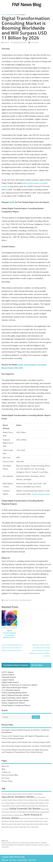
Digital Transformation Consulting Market (17, 600)
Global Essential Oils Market (24, 808)
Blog (3, 769)
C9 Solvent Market (28, 800)
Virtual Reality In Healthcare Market (16, 705)
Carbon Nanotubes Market (41, 800)
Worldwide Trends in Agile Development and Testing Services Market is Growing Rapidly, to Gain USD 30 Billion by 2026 (39, 650)
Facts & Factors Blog (10, 775)
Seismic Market (25, 824)
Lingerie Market (8, 680)
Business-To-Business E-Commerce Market (19, 685)
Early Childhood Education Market (15, 695)
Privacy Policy (7, 781)
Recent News (37, 665)
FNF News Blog (26, 4)
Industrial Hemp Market (32, 812)
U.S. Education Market (11, 690)
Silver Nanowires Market (37, 824)
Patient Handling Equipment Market (29, 821)
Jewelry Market (8, 675)
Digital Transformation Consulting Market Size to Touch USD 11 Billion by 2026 (9, 636)
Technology (34, 42)
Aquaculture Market (40, 797)
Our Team (5, 778)
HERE (11, 202)
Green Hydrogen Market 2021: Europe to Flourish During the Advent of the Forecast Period (12, 647)
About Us (5, 766)
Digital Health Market (10, 682)
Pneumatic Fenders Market (13, 824)
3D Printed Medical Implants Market (12, 794)
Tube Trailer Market (32, 827)
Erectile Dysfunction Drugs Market (36, 806)
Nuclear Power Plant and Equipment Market (31, 818)
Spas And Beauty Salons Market (15, 698)
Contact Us (6, 772)
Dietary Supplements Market (13, 703)
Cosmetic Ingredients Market (18, 806)
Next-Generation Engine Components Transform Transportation (26, 746)
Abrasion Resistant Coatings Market (32, 794)
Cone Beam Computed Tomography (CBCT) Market (29, 803)
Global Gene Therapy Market (17, 812)
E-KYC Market (7, 672)
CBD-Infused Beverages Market (14, 687)
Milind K (6, 42)
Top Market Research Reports (15, 665)
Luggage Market (44, 812)
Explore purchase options (41, 494)
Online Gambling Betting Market (14, 693)
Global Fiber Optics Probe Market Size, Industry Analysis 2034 (26, 742)
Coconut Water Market (8, 803)
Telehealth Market (9, 677)
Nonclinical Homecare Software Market (12, 815)
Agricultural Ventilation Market (18, 796)
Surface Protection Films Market (18, 827)
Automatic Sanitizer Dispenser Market (12, 800)
